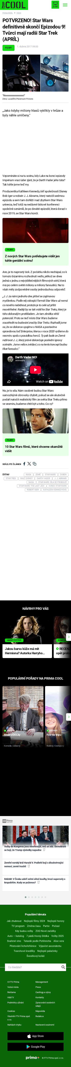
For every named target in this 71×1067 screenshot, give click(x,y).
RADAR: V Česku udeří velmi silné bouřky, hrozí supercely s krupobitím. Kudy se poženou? (34, 881)
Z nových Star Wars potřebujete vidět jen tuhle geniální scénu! (32, 258)
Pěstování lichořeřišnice (23, 946)
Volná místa (12, 987)
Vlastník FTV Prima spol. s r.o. (18, 1018)
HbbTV (10, 997)
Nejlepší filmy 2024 (34, 921)
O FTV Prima (13, 982)
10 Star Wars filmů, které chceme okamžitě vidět (34, 449)
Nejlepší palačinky (47, 951)
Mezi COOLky (12, 734)
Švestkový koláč (36, 956)
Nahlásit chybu (14, 1025)
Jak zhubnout (14, 921)
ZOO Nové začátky (46, 931)
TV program (18, 926)
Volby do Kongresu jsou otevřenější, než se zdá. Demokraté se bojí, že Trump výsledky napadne (35, 848)
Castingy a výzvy (43, 992)
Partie (46, 926)
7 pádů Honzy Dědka (37, 936)
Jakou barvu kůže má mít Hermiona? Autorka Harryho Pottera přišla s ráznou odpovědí (23, 651)
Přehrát (11, 731)
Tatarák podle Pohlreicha (37, 941)
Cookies (11, 1011)
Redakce (40, 1016)
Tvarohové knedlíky (24, 951)
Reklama (11, 992)
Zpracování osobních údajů (45, 1004)
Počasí (56, 926)
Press (38, 987)
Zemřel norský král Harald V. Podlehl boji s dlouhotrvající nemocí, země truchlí (33, 864)
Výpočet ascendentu (50, 946)
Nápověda (40, 1011)
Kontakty (40, 997)
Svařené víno (14, 941)
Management (42, 982)
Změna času (34, 926)
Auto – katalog (15, 936)
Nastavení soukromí (45, 1025)
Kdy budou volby (24, 931)
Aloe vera (58, 941)
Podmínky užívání (15, 1002)
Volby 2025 (57, 936)
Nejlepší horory (55, 921)
